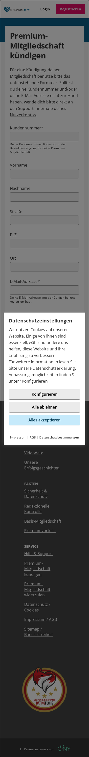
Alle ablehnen (44, 407)
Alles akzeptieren (44, 420)
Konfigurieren (35, 381)
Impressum (18, 437)
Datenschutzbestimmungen (59, 437)
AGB (33, 437)
